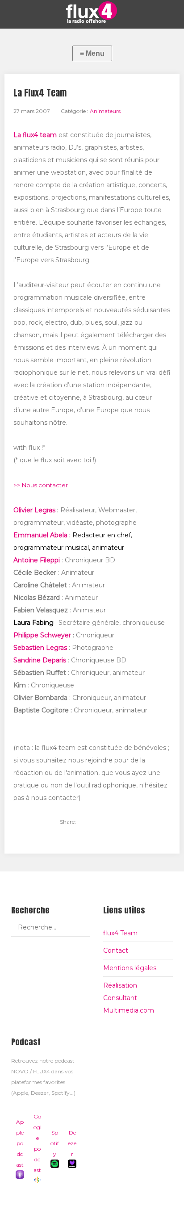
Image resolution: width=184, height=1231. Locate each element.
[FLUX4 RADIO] (92, 12)
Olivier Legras (34, 510)
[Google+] (118, 821)
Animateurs (105, 111)
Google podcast (37, 1143)
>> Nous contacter (40, 485)
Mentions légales (129, 968)
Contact (115, 950)
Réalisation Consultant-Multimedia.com (128, 997)
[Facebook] (103, 821)
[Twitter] (87, 821)
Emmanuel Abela (40, 535)
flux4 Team (120, 933)
